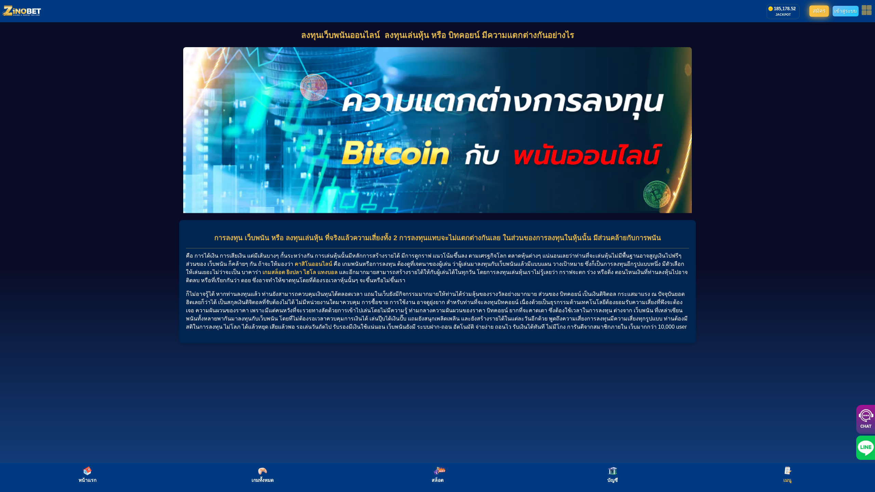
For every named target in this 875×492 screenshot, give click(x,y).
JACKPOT (783, 14)
